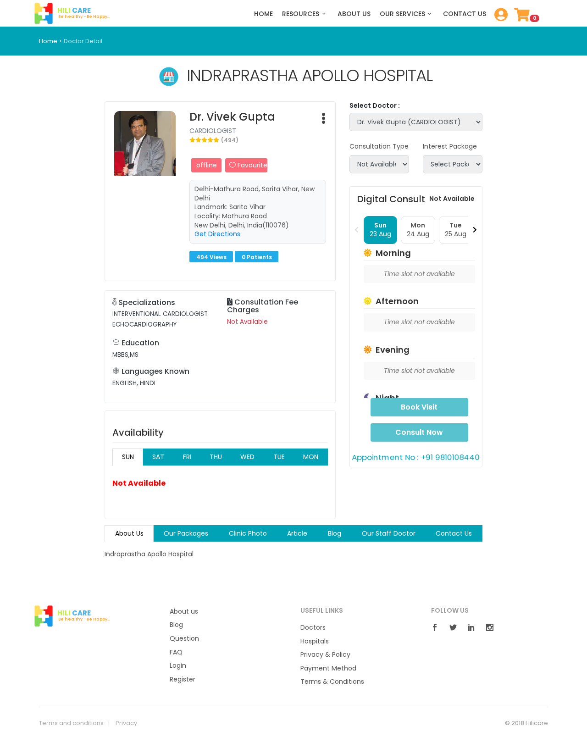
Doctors (313, 627)
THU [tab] (216, 456)
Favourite (251, 165)
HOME (263, 14)
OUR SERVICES (402, 14)
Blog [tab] (334, 533)
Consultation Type (379, 146)
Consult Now (419, 432)
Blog (176, 625)
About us (184, 611)
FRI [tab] (187, 456)
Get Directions (217, 233)
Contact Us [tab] (454, 533)
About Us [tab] (129, 533)
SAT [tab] (158, 456)
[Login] (499, 17)
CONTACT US (464, 14)
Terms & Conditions (332, 681)
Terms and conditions (71, 723)
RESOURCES (300, 14)
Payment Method (328, 668)
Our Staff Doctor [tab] (388, 533)
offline (206, 165)
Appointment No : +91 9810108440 (415, 457)
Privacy (126, 723)
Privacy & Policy (325, 654)
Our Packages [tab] (186, 533)
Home (48, 41)
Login (178, 665)
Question (184, 638)
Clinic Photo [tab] (248, 533)
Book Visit (419, 407)
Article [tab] (297, 533)
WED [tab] (247, 456)
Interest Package (450, 146)
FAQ (176, 652)
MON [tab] (310, 456)
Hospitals (314, 641)
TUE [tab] (279, 456)
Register (182, 679)
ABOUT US (354, 14)
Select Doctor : (374, 105)
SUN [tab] (128, 456)
